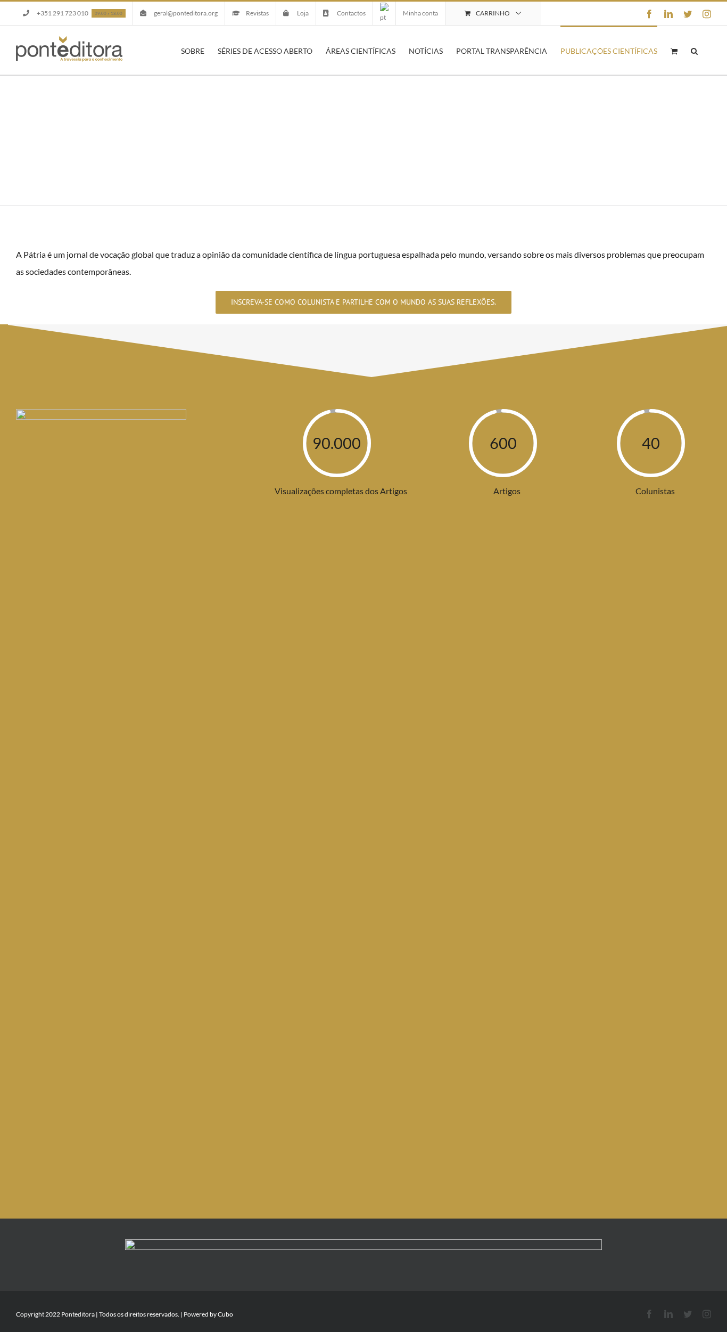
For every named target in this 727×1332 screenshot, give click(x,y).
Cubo (225, 1314)
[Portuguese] (384, 13)
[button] (694, 50)
